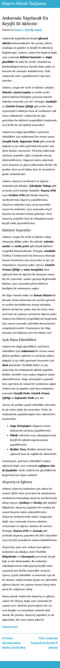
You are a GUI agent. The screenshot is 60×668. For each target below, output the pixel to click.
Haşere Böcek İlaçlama (23, 3)
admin (38, 29)
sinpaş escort (10, 626)
